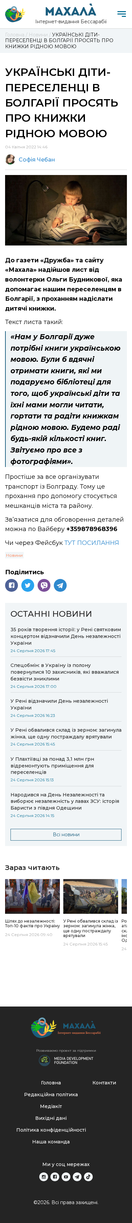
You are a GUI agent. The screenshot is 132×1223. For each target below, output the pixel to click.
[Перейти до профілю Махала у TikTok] (88, 1176)
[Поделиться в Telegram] (60, 585)
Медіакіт (51, 1106)
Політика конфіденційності (51, 1130)
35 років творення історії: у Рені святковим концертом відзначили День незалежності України (65, 636)
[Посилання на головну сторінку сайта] (66, 1029)
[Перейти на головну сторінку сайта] (15, 14)
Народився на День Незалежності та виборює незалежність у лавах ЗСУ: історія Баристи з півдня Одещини (64, 801)
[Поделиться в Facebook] (11, 585)
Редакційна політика (51, 1094)
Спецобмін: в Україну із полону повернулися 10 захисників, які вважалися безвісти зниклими (64, 672)
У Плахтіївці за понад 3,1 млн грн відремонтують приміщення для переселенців (52, 766)
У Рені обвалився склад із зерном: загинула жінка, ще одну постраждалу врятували (66, 733)
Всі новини (66, 835)
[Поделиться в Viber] (44, 585)
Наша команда (51, 1142)
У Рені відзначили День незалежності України (59, 704)
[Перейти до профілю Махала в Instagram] (43, 1176)
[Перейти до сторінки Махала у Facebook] (54, 1176)
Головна (51, 1083)
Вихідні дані (51, 1118)
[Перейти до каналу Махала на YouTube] (66, 1176)
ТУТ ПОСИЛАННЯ (91, 543)
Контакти (104, 1083)
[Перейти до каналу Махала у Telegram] (77, 1176)
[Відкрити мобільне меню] (121, 14)
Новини (14, 555)
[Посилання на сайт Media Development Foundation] (66, 1060)
